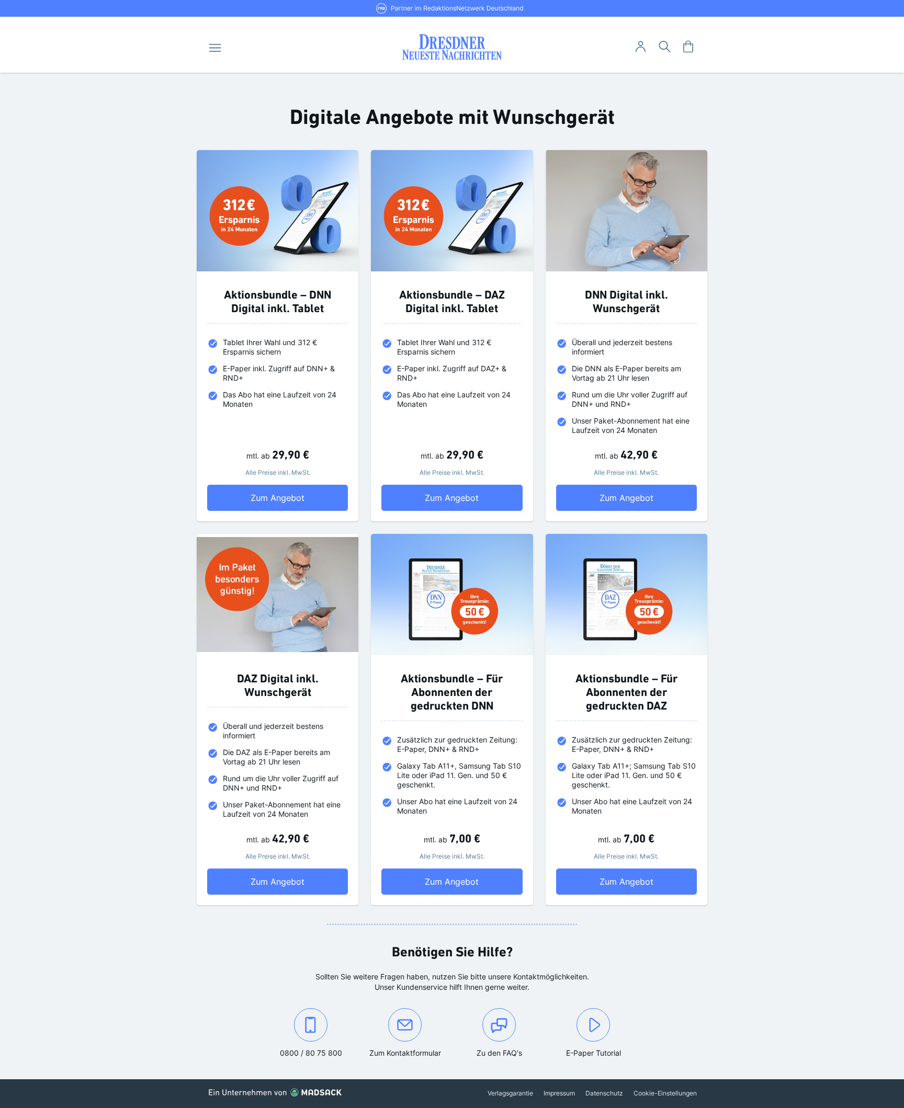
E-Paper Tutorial (593, 1052)
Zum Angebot (299, 497)
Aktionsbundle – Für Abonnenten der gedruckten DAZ (626, 693)
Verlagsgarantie (510, 1093)
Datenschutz (604, 1093)
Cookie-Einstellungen (665, 1093)
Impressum (559, 1093)
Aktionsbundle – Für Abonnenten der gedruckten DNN (452, 693)
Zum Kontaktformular (410, 1052)
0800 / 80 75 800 (318, 1052)
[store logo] (452, 47)
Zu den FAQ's (499, 1052)
